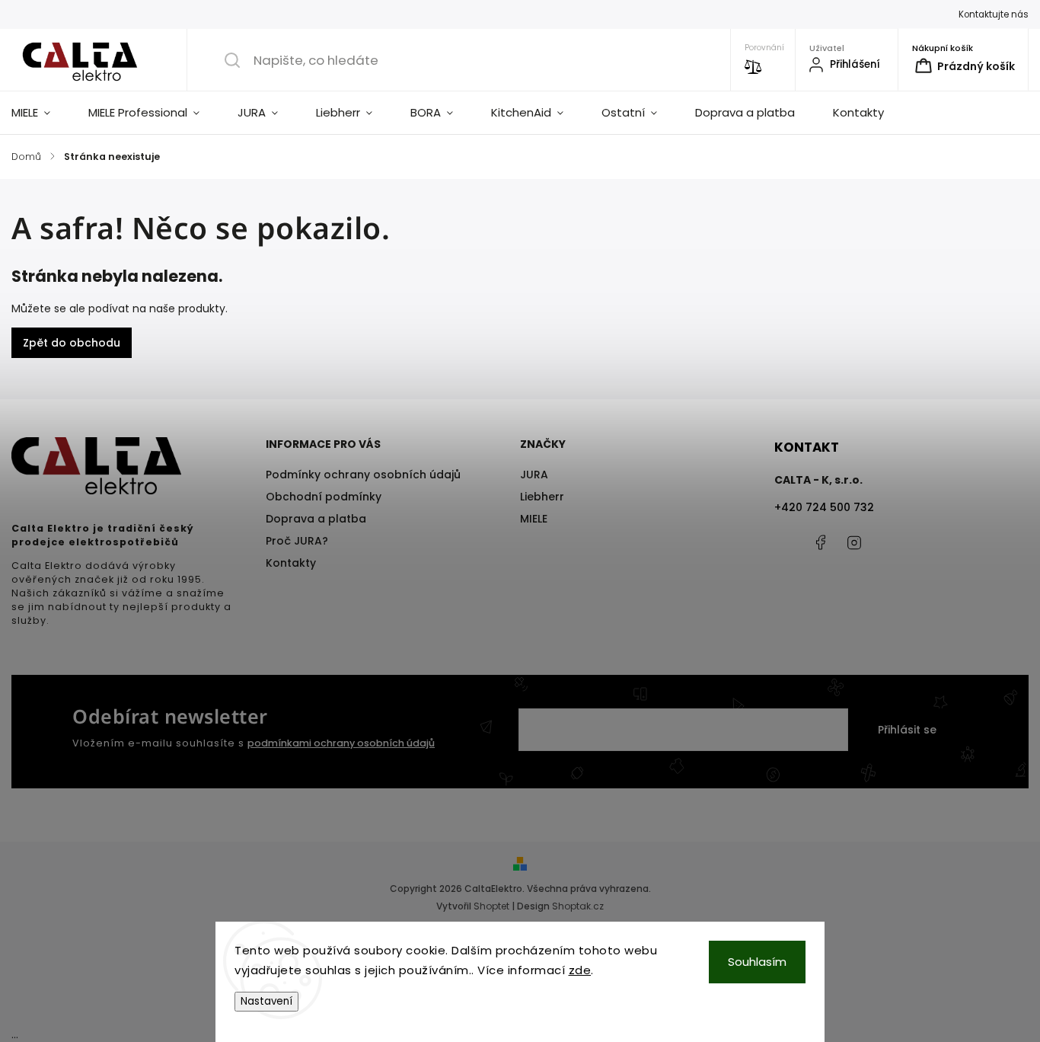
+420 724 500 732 (824, 507)
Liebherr (542, 496)
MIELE (533, 518)
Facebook (820, 542)
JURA (534, 474)
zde (580, 970)
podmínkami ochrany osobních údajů (341, 743)
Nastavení (266, 1001)
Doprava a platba (316, 518)
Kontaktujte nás (994, 14)
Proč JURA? (297, 540)
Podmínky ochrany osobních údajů (363, 474)
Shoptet (491, 906)
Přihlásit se (907, 729)
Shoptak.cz (578, 906)
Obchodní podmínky (323, 496)
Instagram (854, 542)
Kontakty (291, 563)
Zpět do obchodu (71, 342)
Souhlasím (757, 962)
